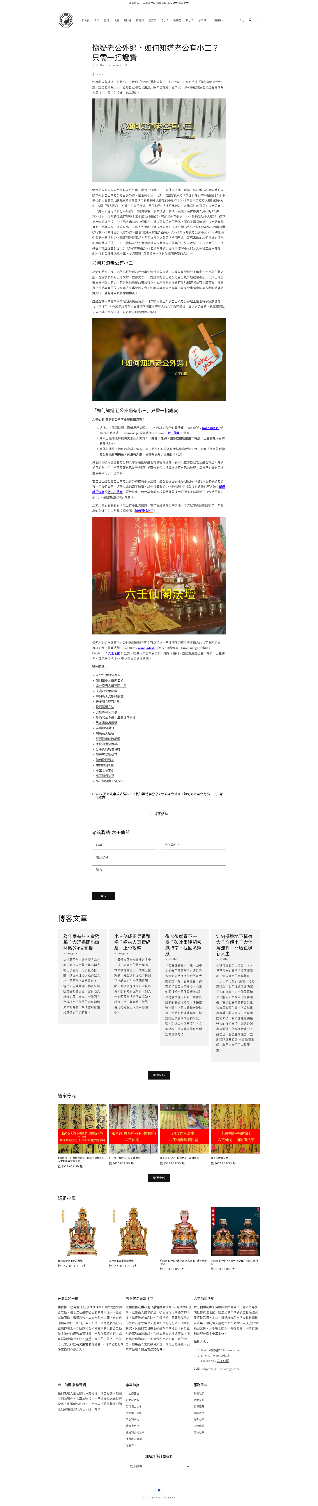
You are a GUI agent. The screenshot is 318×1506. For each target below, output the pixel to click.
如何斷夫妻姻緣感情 (109, 696)
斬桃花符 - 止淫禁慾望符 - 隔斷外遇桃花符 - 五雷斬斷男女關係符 (82, 1160)
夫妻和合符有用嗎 (108, 701)
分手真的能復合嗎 (108, 749)
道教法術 (199, 1400)
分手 (88, 1339)
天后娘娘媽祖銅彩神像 (70, 1260)
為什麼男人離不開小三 (111, 686)
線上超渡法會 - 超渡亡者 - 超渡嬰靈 (179, 1158)
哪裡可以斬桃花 (106, 754)
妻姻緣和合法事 (106, 712)
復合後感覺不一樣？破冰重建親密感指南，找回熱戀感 (183, 945)
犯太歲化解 (132, 1400)
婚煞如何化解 (105, 765)
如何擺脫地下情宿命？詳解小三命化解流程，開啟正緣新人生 (234, 945)
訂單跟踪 (199, 1406)
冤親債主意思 (134, 1413)
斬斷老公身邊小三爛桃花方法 (116, 718)
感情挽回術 (94, 1307)
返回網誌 (161, 814)
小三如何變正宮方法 (109, 781)
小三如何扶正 (105, 776)
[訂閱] (188, 1466)
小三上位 (218, 1334)
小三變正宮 (132, 1393)
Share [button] (99, 74)
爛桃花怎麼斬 (105, 733)
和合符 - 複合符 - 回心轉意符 (125, 1158)
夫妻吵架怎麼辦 (106, 691)
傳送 (103, 896)
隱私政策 (199, 1432)
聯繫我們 (199, 1393)
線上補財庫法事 (219, 1158)
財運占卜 (131, 1445)
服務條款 (199, 1425)
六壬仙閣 (174, 433)
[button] (242, 20)
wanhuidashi (222, 1355)
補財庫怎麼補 (134, 1438)
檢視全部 (159, 1075)
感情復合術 (132, 1425)
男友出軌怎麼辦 (106, 723)
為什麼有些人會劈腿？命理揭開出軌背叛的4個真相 (81, 942)
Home (96, 794)
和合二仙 (76, 1312)
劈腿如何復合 (105, 728)
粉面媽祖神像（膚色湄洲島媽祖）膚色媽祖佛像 (183, 1262)
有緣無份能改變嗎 (108, 739)
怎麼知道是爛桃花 (108, 744)
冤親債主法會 (134, 1406)
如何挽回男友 (105, 760)
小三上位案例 (105, 771)
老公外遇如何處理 (108, 675)
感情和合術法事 (135, 1432)
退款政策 (199, 1419)
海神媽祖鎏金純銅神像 (121, 1260)
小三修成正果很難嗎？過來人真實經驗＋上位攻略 (132, 942)
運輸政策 (199, 1413)
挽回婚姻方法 (105, 707)
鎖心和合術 (132, 1419)
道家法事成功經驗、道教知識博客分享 (130, 794)
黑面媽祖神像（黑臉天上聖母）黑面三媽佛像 (234, 1262)
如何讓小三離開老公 (109, 680)
